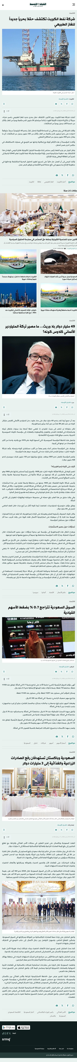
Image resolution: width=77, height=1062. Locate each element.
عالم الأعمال (61, 592)
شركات (43, 743)
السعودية (27, 743)
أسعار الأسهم (61, 743)
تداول (35, 743)
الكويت (31, 182)
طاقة (39, 182)
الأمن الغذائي (61, 1012)
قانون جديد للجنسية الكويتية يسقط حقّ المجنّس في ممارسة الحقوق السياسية (43, 239)
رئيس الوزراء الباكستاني (45, 1012)
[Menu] (73, 5)
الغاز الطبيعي (49, 182)
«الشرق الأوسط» (64, 99)
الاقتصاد (72, 13)
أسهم (51, 743)
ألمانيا (44, 592)
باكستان (53, 1016)
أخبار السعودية (29, 1012)
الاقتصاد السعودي (14, 1012)
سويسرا (35, 592)
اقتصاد (51, 592)
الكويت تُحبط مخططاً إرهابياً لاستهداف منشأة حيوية (59, 310)
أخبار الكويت (61, 182)
